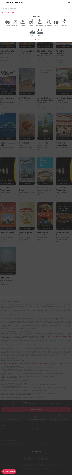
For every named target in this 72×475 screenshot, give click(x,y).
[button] (2, 2)
